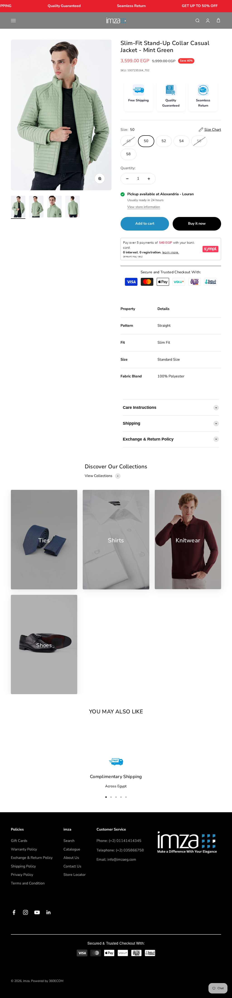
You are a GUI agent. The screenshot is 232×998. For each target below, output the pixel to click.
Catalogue (71, 849)
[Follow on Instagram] (25, 912)
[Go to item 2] (36, 207)
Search (69, 840)
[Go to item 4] (72, 207)
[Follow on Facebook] (14, 912)
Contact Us (72, 866)
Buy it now (197, 223)
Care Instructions (139, 407)
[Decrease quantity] (127, 178)
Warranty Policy (24, 849)
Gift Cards (19, 840)
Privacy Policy (22, 874)
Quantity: (128, 168)
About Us (71, 857)
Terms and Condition (28, 883)
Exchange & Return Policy (148, 439)
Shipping (131, 423)
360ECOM (56, 981)
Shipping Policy (23, 866)
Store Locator (74, 874)
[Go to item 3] (54, 207)
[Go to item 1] (18, 207)
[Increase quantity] (148, 178)
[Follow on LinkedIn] (49, 912)
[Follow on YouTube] (37, 912)
